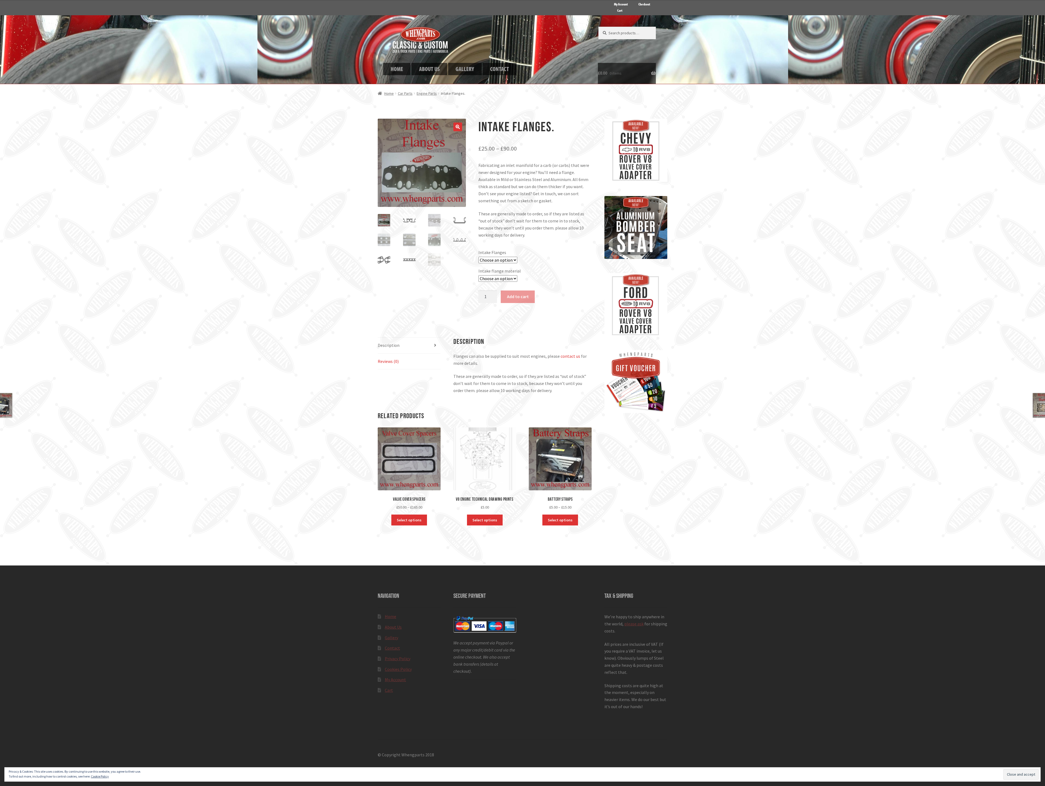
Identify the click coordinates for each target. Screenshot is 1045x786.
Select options (409, 520)
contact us (570, 356)
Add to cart (518, 296)
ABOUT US (429, 69)
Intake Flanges (492, 252)
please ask (634, 623)
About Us (393, 627)
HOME (397, 69)
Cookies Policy (398, 669)
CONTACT (499, 69)
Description (388, 345)
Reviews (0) (388, 361)
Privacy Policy (397, 658)
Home (389, 93)
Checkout (644, 4)
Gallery (391, 637)
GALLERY (465, 69)
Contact (392, 648)
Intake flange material (499, 271)
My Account (621, 4)
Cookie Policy (100, 776)
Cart (619, 10)
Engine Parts (427, 93)
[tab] (409, 346)
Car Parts (405, 93)
